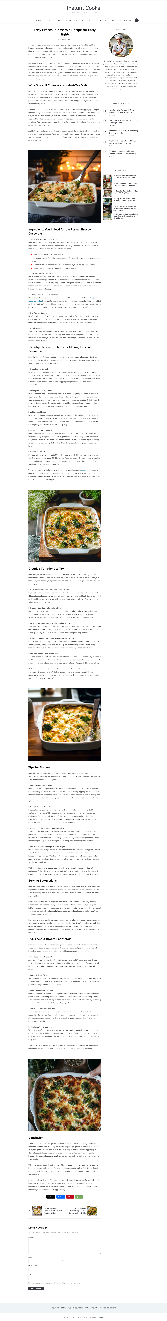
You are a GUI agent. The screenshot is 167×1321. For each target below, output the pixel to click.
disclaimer (78, 1308)
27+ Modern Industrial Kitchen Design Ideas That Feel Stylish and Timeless (124, 208)
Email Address (33, 1266)
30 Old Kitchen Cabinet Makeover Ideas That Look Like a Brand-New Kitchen (125, 216)
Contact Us (66, 1308)
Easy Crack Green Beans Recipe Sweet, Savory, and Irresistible (77, 1210)
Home (38, 20)
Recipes (47, 20)
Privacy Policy (91, 1308)
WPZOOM (100, 1317)
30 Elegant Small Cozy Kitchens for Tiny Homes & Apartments (125, 176)
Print (80, 1197)
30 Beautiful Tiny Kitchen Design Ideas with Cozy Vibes (125, 192)
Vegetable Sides (102, 20)
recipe (83, 470)
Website (31, 1274)
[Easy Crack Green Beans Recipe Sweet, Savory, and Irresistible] (92, 1210)
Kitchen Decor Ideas (121, 20)
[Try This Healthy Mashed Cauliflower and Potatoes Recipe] (37, 1210)
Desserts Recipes (83, 20)
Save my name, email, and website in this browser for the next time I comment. (55, 1283)
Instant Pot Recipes (63, 20)
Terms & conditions (108, 1308)
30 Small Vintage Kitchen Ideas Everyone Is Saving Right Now (125, 184)
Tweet (52, 1197)
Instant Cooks (83, 7)
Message (31, 1238)
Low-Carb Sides (65, 39)
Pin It (70, 1197)
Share (61, 1197)
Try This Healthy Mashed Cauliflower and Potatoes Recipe (53, 1210)
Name (30, 1257)
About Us (55, 1308)
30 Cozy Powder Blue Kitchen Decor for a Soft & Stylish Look (124, 200)
